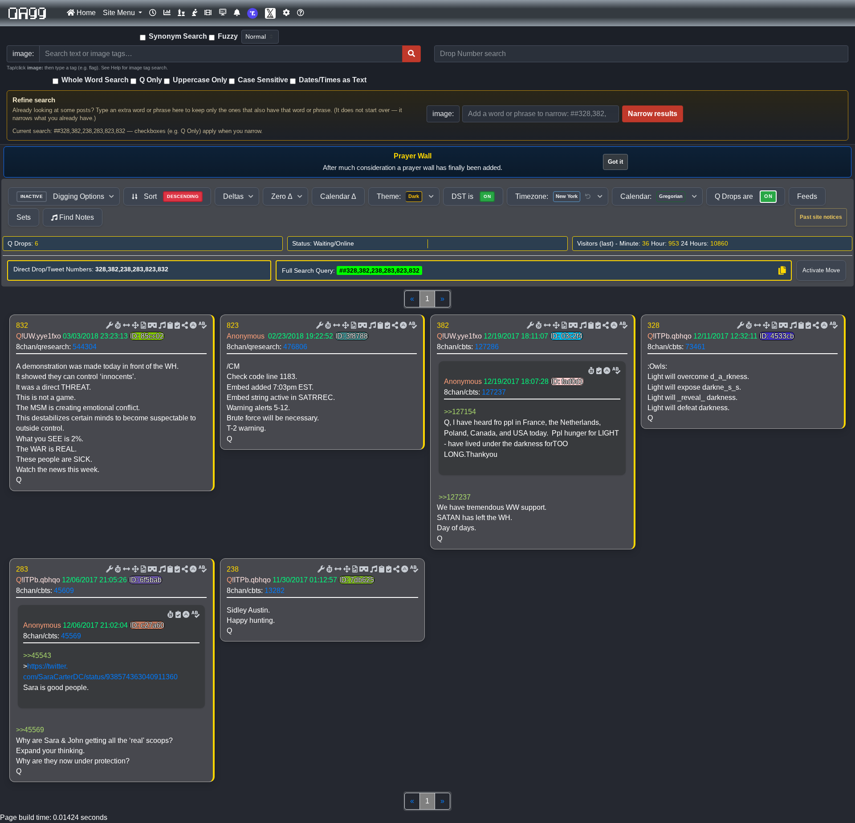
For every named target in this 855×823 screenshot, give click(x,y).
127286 (487, 347)
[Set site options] (286, 13)
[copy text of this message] (176, 325)
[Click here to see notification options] (237, 13)
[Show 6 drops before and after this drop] (125, 325)
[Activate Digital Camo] (151, 325)
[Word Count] (117, 325)
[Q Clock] (153, 13)
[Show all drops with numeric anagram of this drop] (134, 325)
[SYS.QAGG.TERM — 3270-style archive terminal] (222, 13)
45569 (71, 636)
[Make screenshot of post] (169, 325)
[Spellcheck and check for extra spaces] (202, 325)
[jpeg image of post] (142, 325)
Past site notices (821, 217)
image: (443, 113)
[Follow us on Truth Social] (252, 13)
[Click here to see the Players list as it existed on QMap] (181, 13)
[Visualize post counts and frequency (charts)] (167, 13)
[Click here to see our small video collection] (208, 13)
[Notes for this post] (161, 325)
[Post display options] (108, 325)
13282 (275, 590)
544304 (85, 347)
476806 (295, 347)
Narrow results (652, 113)
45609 (64, 590)
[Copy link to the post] (184, 325)
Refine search (33, 100)
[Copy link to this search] (782, 270)
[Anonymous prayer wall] (194, 13)
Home (85, 12)
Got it (615, 161)
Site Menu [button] (120, 12)
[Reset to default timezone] (587, 196)
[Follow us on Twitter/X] (270, 13)
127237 (494, 392)
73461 (695, 347)
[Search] (411, 53)
